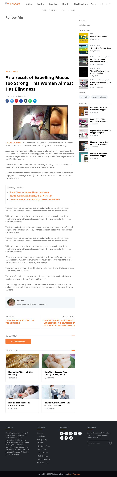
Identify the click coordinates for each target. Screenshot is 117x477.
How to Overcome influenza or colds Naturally (57, 404)
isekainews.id (84, 25)
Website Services (43, 459)
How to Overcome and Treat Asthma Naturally (30, 196)
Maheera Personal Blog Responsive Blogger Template (99, 144)
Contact (40, 433)
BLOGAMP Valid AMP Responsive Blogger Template (98, 155)
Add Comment (19, 341)
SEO (91, 34)
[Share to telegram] (35, 101)
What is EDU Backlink (98, 36)
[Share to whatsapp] (30, 101)
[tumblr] (66, 433)
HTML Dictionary (43, 462)
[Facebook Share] (7, 101)
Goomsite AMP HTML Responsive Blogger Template (98, 109)
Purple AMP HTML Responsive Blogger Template (98, 121)
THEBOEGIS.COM (13, 142)
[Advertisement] (22, 52)
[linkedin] (71, 433)
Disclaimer (41, 436)
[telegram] (62, 433)
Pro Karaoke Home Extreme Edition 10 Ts (98, 60)
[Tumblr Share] (25, 101)
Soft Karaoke (94, 57)
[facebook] (99, 4)
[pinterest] (75, 433)
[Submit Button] (108, 443)
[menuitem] (29, 4)
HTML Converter (43, 456)
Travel (62, 10)
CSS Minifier (41, 449)
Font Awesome (42, 453)
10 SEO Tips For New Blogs (100, 48)
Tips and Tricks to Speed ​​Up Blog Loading (100, 72)
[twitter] (66, 438)
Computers (53, 10)
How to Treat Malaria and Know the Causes (29, 192)
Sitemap (40, 443)
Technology (71, 10)
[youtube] (80, 433)
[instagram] (102, 4)
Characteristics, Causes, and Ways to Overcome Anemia (34, 199)
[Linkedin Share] (21, 101)
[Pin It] (16, 101)
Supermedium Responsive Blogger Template (100, 131)
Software (102, 57)
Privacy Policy (42, 439)
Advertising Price (43, 446)
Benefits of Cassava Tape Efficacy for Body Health (55, 373)
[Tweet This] (12, 101)
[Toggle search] (110, 4)
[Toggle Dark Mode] (106, 4)
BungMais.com (74, 474)
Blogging (93, 45)
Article (44, 10)
